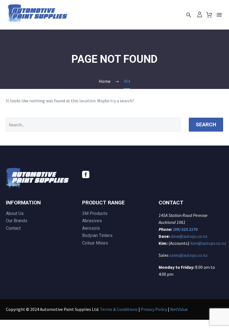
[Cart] (209, 14)
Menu (219, 15)
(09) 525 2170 (185, 229)
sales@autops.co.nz (188, 255)
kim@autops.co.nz (208, 243)
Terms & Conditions (119, 309)
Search (206, 124)
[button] (188, 14)
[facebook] (85, 174)
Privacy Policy (154, 309)
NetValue (179, 309)
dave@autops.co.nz (189, 236)
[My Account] (199, 14)
